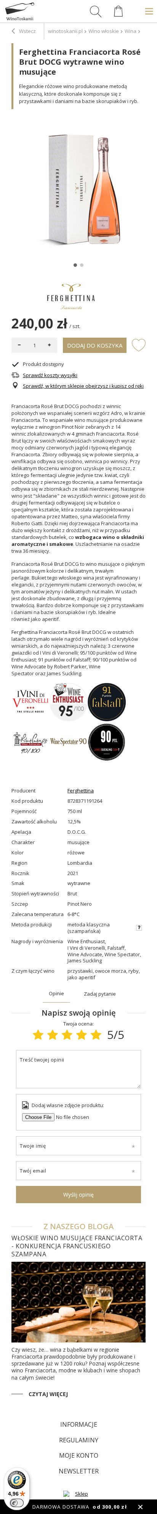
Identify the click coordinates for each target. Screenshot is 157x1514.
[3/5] (67, 1034)
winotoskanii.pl (65, 31)
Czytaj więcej (48, 1394)
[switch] (17, 1503)
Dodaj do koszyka (94, 345)
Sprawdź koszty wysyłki (50, 375)
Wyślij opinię (78, 1194)
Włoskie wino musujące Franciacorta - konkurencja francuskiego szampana (76, 1246)
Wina (130, 31)
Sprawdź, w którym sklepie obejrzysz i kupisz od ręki (83, 386)
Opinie (56, 993)
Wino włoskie (103, 31)
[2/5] (52, 1034)
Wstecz (27, 31)
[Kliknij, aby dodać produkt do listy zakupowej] (139, 344)
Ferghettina (80, 790)
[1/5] (38, 1034)
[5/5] (96, 1034)
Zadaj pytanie (100, 993)
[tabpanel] (78, 188)
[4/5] (81, 1034)
